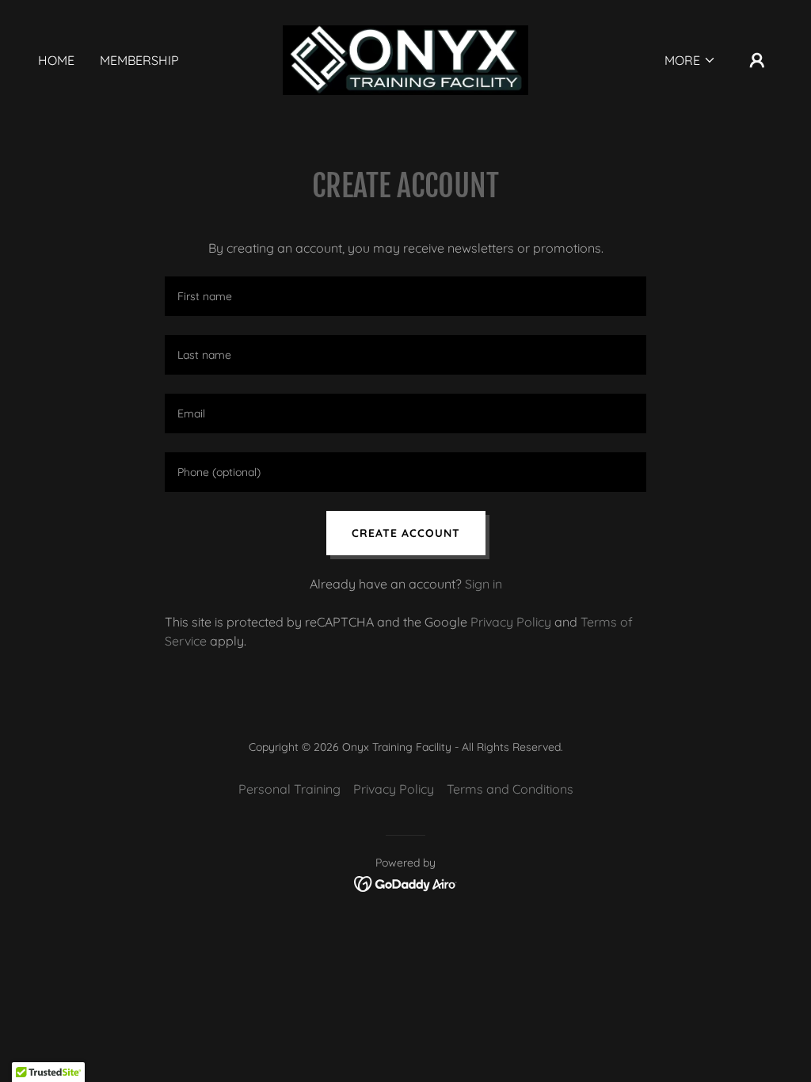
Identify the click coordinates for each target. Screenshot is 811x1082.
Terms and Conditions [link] (510, 789)
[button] (690, 60)
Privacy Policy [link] (510, 622)
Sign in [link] (483, 584)
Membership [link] (139, 60)
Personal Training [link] (289, 789)
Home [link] (56, 60)
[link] (405, 59)
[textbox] (405, 296)
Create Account (406, 533)
